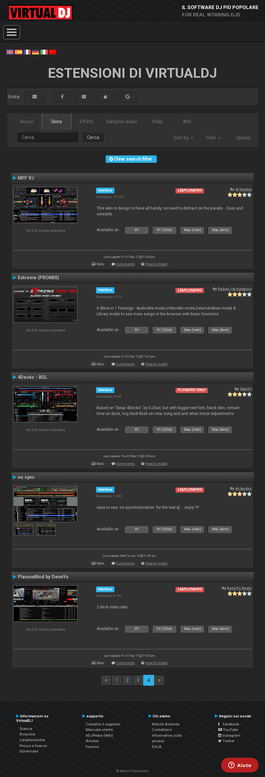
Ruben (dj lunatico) (235, 289)
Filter (211, 137)
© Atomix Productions (132, 771)
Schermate (28, 751)
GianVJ (246, 389)
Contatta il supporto (103, 724)
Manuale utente (99, 729)
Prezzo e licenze (33, 745)
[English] (10, 51)
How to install (156, 264)
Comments (125, 264)
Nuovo (27, 121)
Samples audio (121, 121)
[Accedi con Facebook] (62, 97)
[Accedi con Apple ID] (105, 97)
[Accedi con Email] (35, 97)
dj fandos (243, 189)
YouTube (230, 729)
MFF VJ (26, 178)
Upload (243, 137)
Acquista (27, 734)
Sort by (182, 137)
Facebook (229, 724)
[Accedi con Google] (128, 97)
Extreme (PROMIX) (38, 277)
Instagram (230, 735)
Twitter (228, 741)
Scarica (25, 728)
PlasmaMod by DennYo (43, 576)
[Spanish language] (18, 51)
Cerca (93, 137)
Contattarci (162, 729)
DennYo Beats (239, 588)
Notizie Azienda (165, 724)
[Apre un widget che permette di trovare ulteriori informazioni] (240, 766)
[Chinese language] (52, 51)
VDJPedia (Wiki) (99, 735)
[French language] (27, 51)
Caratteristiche (32, 740)
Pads (157, 121)
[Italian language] (44, 51)
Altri (187, 121)
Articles (92, 741)
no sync (26, 477)
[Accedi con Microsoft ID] (83, 97)
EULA (157, 746)
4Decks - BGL (33, 377)
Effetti (86, 121)
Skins (56, 121)
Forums (92, 746)
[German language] (35, 51)
